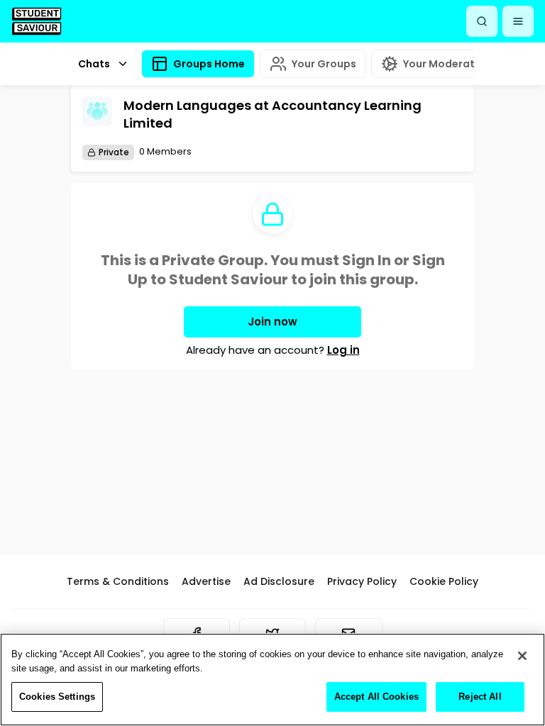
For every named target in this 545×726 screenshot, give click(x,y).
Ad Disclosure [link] (278, 581)
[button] (518, 21)
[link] (36, 21)
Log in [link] (343, 349)
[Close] (522, 655)
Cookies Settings (57, 696)
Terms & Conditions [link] (118, 581)
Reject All (479, 696)
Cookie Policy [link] (443, 581)
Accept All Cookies (376, 696)
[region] (272, 679)
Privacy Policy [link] (362, 581)
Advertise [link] (206, 581)
